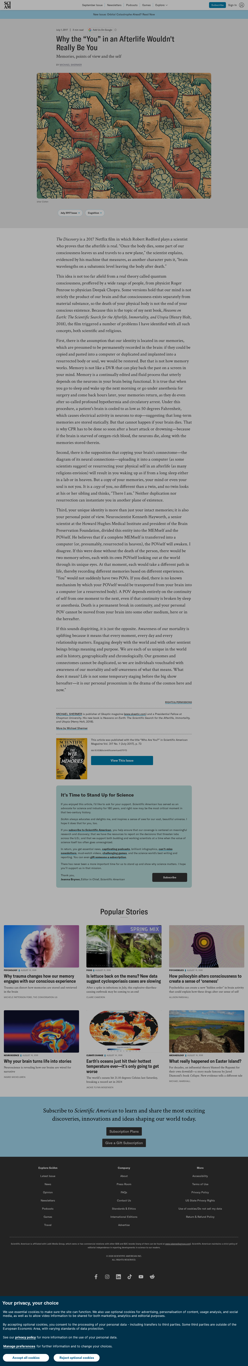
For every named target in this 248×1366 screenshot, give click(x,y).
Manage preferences (19, 1346)
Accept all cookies (26, 1358)
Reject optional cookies (76, 1358)
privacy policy (25, 1337)
